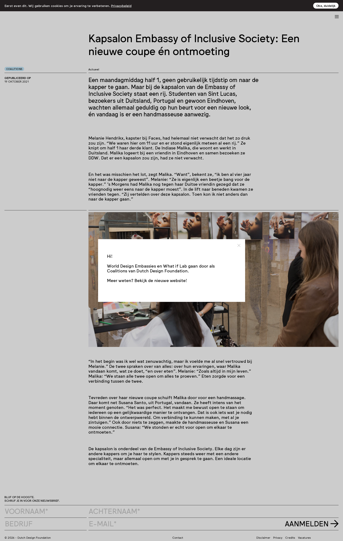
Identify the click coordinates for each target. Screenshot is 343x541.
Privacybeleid (121, 6)
